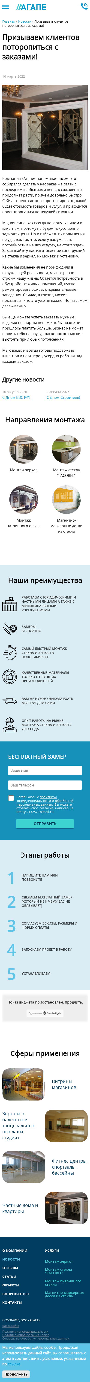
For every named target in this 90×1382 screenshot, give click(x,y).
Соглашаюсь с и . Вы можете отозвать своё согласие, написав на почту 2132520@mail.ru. (44, 804)
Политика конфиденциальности (25, 1331)
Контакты (12, 1302)
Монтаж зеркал (23, 469)
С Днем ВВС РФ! (16, 397)
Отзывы (10, 1267)
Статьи (9, 1276)
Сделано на (35, 1013)
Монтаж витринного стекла (24, 523)
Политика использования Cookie (25, 1335)
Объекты (10, 1285)
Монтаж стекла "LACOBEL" (66, 472)
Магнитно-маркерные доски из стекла (66, 526)
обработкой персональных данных (44, 802)
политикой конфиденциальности (36, 799)
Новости (24, 21)
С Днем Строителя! (63, 397)
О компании (14, 1250)
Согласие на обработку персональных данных (35, 1338)
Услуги (52, 1250)
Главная (8, 21)
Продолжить (16, 1374)
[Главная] (31, 7)
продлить (73, 1002)
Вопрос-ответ (15, 1293)
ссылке (14, 1364)
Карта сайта (10, 1326)
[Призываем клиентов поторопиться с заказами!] (45, 127)
